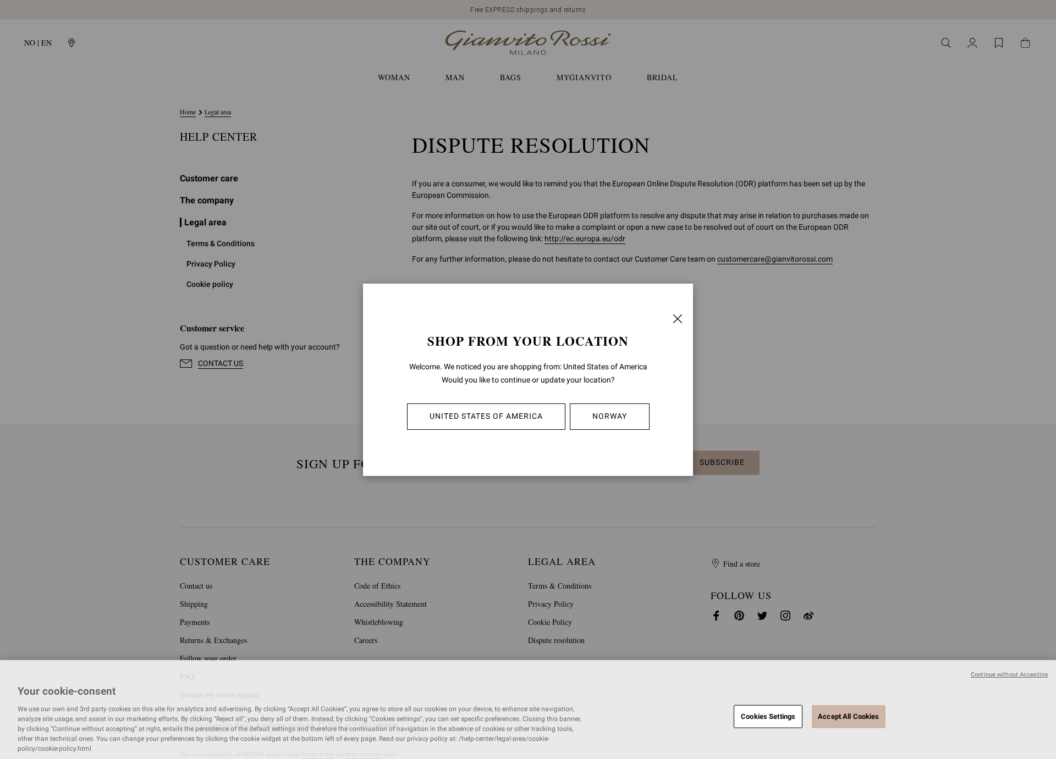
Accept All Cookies (848, 716)
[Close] (677, 319)
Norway (609, 416)
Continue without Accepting (1009, 674)
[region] (528, 709)
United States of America (486, 416)
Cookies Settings (768, 716)
